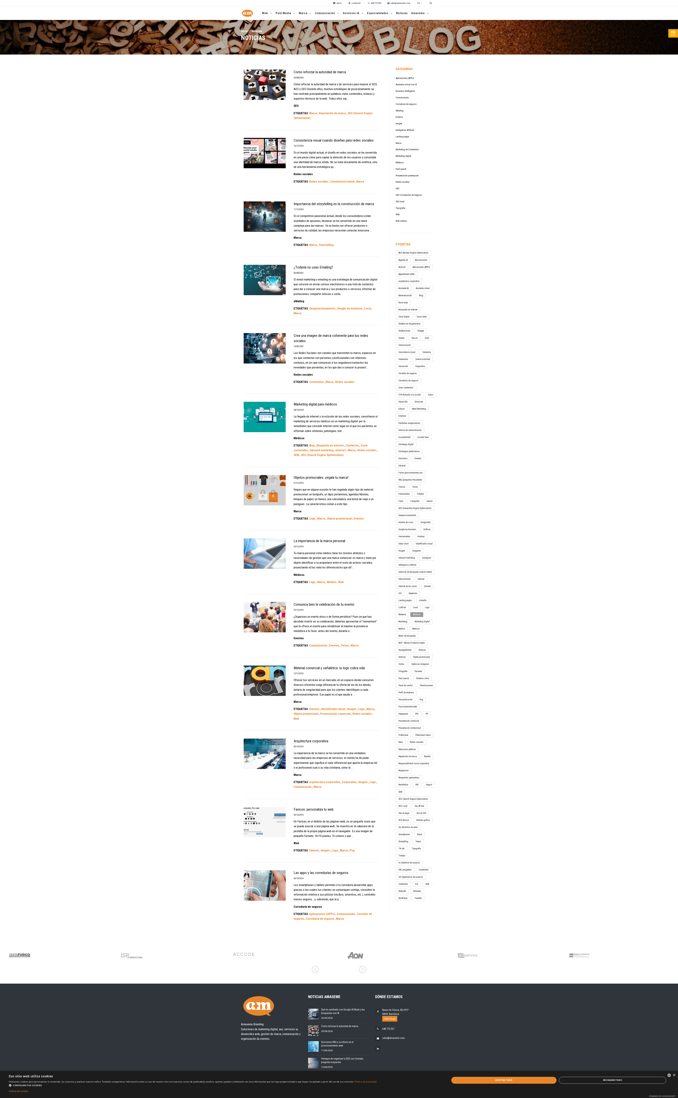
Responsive (403, 770)
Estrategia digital (406, 444)
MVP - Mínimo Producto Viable (412, 643)
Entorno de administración (410, 430)
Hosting (421, 536)
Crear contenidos (406, 387)
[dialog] (339, 1084)
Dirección (419, 402)
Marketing (403, 621)
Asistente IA (404, 288)
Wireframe (403, 898)
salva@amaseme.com (393, 1038)
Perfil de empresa (406, 692)
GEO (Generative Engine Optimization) (415, 508)
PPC (416, 714)
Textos (418, 841)
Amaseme (418, 13)
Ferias (415, 487)
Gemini (430, 501)
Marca (303, 13)
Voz (416, 884)
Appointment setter (407, 274)
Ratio (401, 742)
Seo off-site (419, 806)
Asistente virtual (423, 288)
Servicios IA (351, 13)
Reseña (427, 756)
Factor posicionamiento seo (411, 473)
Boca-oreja (403, 302)
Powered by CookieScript (662, 1096)
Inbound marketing (407, 558)
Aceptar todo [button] (504, 1080)
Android (402, 267)
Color (427, 338)
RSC (417, 784)
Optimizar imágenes (420, 664)
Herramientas (404, 536)
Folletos (420, 494)
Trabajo (402, 855)
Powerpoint (403, 714)
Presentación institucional (410, 728)
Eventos (399, 117)
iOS (400, 593)
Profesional (403, 735)
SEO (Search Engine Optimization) (413, 799)
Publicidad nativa (422, 735)
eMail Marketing (419, 409)
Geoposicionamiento (407, 515)
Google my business (407, 529)
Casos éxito (422, 316)
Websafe (402, 891)
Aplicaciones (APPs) (405, 78)
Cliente (401, 338)
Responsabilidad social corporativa (414, 763)
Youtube (418, 898)
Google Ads (426, 522)
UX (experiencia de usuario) (411, 877)
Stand (419, 834)
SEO (397, 188)
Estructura (403, 458)
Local (415, 607)
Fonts (401, 501)
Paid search (401, 169)
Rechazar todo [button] (612, 1080)
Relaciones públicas (407, 749)
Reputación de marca (408, 756)
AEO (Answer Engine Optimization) (413, 253)
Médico (402, 629)
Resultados (403, 784)
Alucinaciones (421, 260)
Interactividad (405, 579)
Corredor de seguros (408, 373)
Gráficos (427, 529)
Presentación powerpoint (407, 175)
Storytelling (403, 841)
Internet (421, 579)
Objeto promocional (421, 657)
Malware (402, 614)
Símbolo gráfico (423, 820)
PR (427, 714)
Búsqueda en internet (408, 309)
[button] (192, 1085)
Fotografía (415, 501)
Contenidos (403, 359)
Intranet (427, 586)
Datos (430, 394)
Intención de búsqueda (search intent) (415, 572)
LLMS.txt (402, 607)
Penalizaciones (426, 685)
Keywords (413, 593)
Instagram (426, 558)
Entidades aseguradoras (409, 423)
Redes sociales (402, 182)
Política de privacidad (366, 1081)
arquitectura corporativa (409, 281)
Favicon (402, 487)
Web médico (401, 221)
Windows (417, 891)
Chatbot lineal (404, 331)
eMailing (399, 110)
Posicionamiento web (408, 706)
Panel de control (406, 685)
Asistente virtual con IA (406, 84)
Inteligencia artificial (407, 565)
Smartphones (404, 834)
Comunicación (325, 13)
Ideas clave (404, 543)
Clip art (415, 338)
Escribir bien (423, 437)
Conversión (403, 366)
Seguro (429, 784)
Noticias (402, 13)
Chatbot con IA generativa (409, 324)
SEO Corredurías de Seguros (409, 195)
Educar (402, 409)
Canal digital (404, 316)
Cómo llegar (390, 1018)
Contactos (427, 352)
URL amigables (405, 870)
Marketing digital (403, 156)
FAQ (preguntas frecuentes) (410, 480)
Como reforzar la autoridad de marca (339, 1026)
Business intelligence (405, 91)
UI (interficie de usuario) (409, 862)
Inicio (244, 31)
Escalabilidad (405, 437)
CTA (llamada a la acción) (410, 394)
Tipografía (400, 208)
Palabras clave (422, 678)
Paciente (418, 671)
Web (265, 13)
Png (421, 699)
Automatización (405, 295)
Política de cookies (18, 1091)
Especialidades (378, 13)
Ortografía (403, 671)
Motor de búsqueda (407, 636)
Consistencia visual (407, 352)
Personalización (405, 699)
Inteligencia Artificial (405, 130)
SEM (400, 792)
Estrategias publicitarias (409, 451)
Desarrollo (403, 402)
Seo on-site (421, 813)
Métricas (416, 629)
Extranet (402, 465)
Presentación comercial (409, 721)
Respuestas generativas (409, 777)
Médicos (400, 162)
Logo (427, 607)
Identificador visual (424, 543)
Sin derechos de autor (408, 827)
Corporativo (420, 366)
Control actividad (422, 359)
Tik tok (402, 848)
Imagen (399, 123)
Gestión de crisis (406, 522)
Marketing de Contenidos (407, 149)
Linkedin (423, 600)
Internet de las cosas (408, 586)
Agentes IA (403, 260)
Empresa (402, 416)
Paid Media (284, 13)
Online (401, 664)
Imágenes (416, 551)
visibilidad (403, 884)
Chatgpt (420, 331)
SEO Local (403, 806)
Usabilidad (423, 870)
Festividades (404, 494)
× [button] (674, 1075)
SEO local (400, 201)
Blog (421, 295)
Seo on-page (404, 813)
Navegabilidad (405, 650)
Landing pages (402, 136)
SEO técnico (404, 820)
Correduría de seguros (406, 104)
